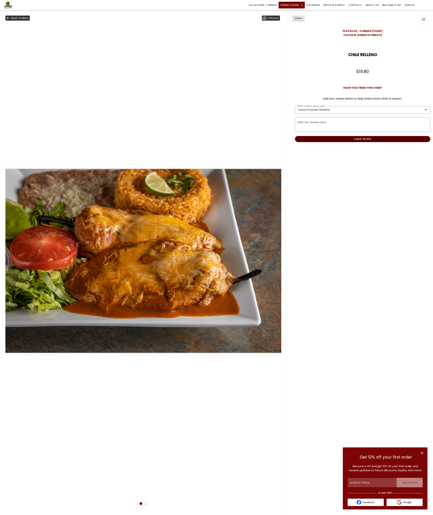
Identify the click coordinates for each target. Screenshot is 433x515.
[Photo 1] (141, 503)
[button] (292, 5)
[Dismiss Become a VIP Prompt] (422, 453)
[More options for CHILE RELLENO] (423, 20)
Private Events (334, 5)
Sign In (409, 5)
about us (372, 5)
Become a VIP (391, 5)
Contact (355, 5)
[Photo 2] (145, 503)
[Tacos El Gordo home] (18, 5)
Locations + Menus (263, 5)
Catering (313, 5)
